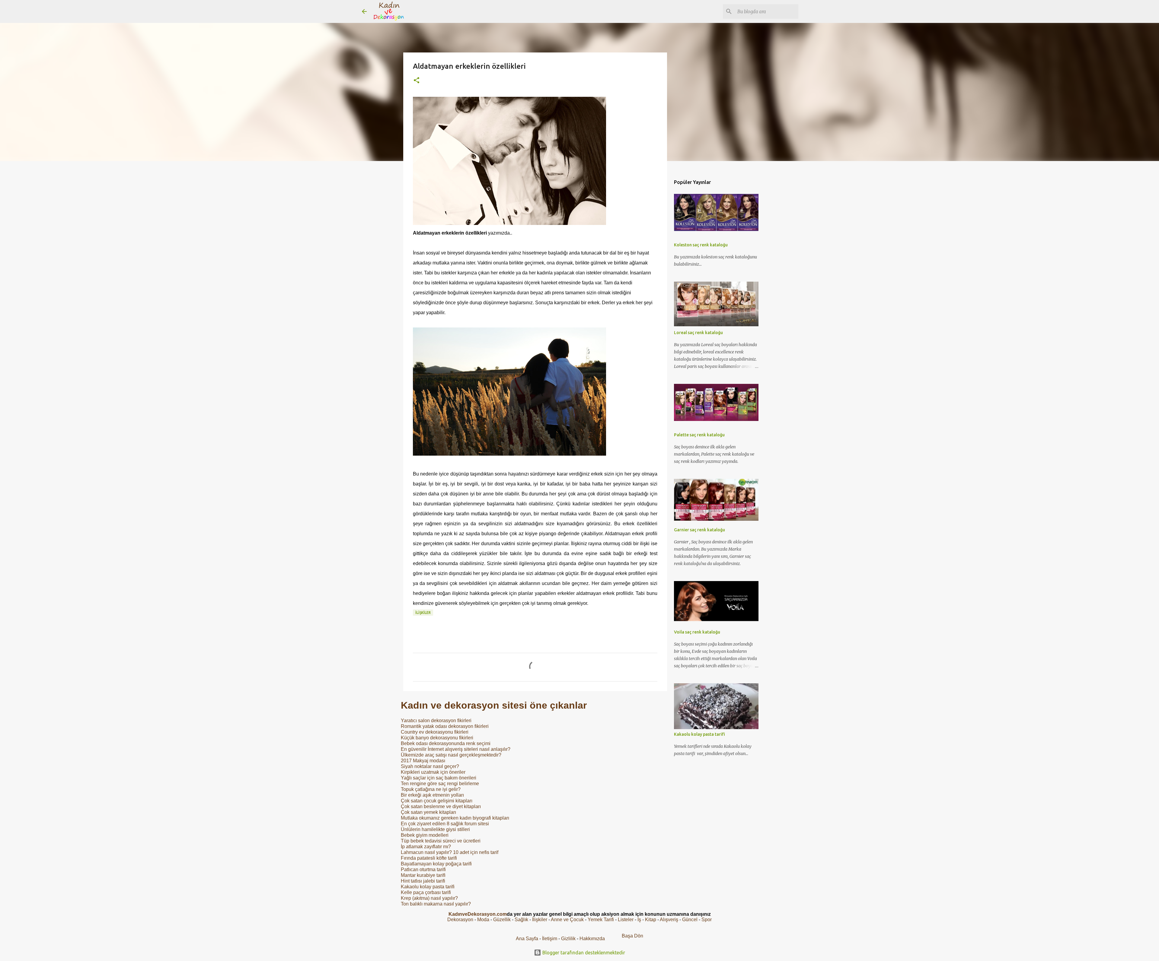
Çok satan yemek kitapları (428, 812)
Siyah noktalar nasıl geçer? (430, 766)
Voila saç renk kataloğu (697, 632)
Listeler (626, 919)
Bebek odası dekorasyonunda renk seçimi (445, 743)
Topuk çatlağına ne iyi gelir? (431, 789)
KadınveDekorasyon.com (478, 914)
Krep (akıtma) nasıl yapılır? (429, 898)
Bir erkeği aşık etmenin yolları (432, 795)
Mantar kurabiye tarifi (423, 875)
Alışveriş (669, 919)
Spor (706, 919)
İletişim (549, 938)
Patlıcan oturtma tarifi (423, 869)
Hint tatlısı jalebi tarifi (423, 881)
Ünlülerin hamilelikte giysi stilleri (435, 829)
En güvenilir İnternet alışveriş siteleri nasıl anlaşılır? (455, 749)
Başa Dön (632, 935)
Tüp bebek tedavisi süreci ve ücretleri (441, 840)
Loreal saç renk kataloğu (698, 332)
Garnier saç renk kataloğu (699, 529)
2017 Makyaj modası (423, 760)
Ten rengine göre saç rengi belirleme (440, 783)
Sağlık (521, 919)
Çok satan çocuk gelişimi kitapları (436, 800)
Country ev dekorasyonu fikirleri (434, 732)
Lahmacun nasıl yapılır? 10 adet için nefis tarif (449, 852)
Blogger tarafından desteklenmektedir (583, 952)
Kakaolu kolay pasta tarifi (428, 886)
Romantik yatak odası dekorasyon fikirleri (445, 726)
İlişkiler (423, 613)
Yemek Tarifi (601, 919)
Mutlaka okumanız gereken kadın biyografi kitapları (455, 817)
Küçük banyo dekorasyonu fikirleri (437, 737)
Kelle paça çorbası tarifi (426, 892)
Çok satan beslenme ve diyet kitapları (441, 806)
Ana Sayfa (527, 938)
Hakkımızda (592, 938)
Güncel (690, 919)
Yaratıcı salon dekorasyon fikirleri (436, 720)
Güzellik (502, 919)
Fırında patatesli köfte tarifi (429, 858)
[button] (416, 81)
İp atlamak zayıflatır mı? (426, 846)
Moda (483, 919)
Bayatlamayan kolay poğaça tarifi (436, 863)
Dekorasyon (460, 919)
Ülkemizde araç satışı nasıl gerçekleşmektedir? (451, 754)
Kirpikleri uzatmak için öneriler (433, 772)
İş (639, 919)
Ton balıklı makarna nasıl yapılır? (436, 903)
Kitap (650, 919)
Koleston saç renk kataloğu (701, 244)
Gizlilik (569, 938)
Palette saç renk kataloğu (699, 434)
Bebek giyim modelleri (425, 835)
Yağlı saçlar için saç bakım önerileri (438, 777)
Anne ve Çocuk (567, 919)
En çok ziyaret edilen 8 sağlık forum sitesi (445, 823)
